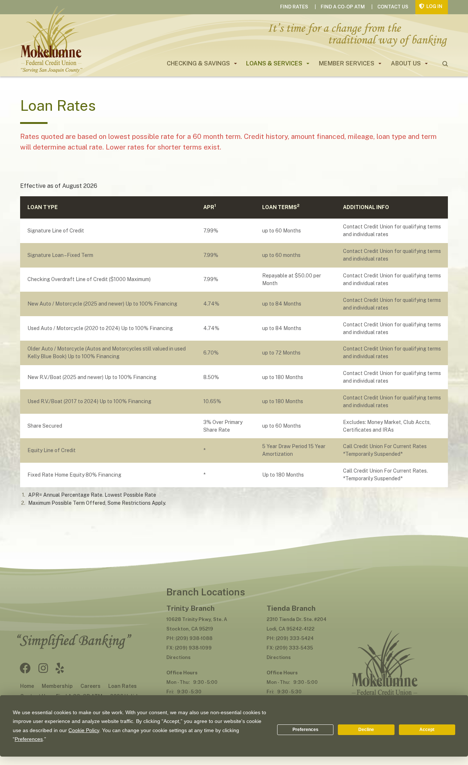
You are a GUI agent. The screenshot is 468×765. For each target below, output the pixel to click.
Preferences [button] (29, 739)
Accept (426, 729)
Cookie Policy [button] (83, 730)
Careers (90, 686)
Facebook (25, 668)
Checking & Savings (198, 63)
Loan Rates (122, 686)
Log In (434, 6)
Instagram (43, 668)
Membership (57, 686)
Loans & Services (274, 63)
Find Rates (294, 7)
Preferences (305, 729)
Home (27, 686)
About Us (406, 63)
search (445, 64)
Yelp (60, 668)
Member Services (346, 63)
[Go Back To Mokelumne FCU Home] (384, 644)
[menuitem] (199, 64)
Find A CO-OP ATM (343, 7)
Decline (366, 729)
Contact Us (392, 7)
